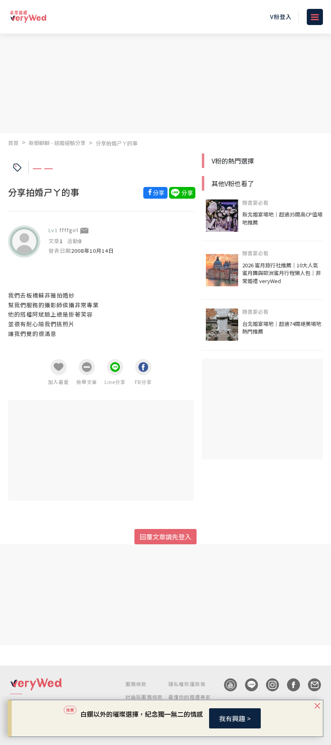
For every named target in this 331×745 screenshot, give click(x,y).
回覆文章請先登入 (165, 536)
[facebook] (289, 684)
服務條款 (136, 683)
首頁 (13, 143)
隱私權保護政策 (186, 683)
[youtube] (226, 684)
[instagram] (268, 684)
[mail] (310, 684)
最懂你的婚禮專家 (189, 696)
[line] (247, 684)
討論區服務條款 (144, 696)
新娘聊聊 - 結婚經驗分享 (57, 143)
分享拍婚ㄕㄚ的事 (117, 143)
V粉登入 (281, 17)
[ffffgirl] (24, 241)
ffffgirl (68, 230)
